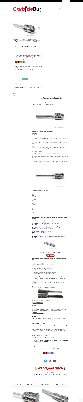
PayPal (21, 66)
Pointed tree (34, 236)
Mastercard (35, 64)
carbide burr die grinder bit (34, 87)
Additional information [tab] (17, 95)
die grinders (38, 144)
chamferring (41, 340)
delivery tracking (38, 59)
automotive (34, 342)
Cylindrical (34, 228)
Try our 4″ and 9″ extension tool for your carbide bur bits (50, 252)
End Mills (65, 374)
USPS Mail (28, 59)
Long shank (34, 270)
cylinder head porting (58, 340)
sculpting (66, 340)
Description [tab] (15, 93)
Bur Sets (60, 374)
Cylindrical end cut (35, 229)
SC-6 (37, 104)
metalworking (46, 337)
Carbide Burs (21, 84)
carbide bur (19, 86)
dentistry (38, 342)
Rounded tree (34, 237)
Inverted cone (34, 233)
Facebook (48, 364)
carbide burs (37, 281)
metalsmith (47, 342)
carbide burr (17, 87)
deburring (48, 340)
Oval (33, 235)
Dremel (33, 147)
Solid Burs (53, 375)
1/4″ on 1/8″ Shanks (43, 374)
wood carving (39, 338)
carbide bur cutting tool (26, 86)
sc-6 (17, 88)
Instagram (57, 364)
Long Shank (48, 375)
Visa (31, 64)
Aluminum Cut (55, 374)
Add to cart (25, 78)
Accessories (50, 374)
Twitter (52, 364)
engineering (60, 337)
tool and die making (53, 337)
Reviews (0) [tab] (15, 98)
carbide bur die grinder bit (36, 86)
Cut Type (18, 72)
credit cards (21, 64)
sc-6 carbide (21, 88)
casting (45, 340)
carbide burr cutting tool (24, 87)
